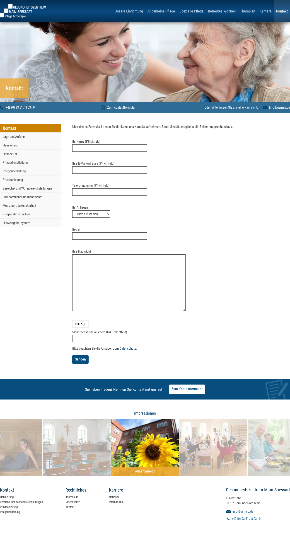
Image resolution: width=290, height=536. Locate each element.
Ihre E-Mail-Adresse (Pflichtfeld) (93, 163)
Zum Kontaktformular (121, 107)
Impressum (71, 497)
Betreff (77, 229)
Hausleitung (10, 145)
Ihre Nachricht (81, 251)
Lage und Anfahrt (14, 137)
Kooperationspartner (16, 214)
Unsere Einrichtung (129, 11)
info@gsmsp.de (279, 107)
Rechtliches (75, 490)
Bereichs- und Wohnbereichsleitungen (27, 188)
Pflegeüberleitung (14, 171)
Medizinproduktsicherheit (19, 206)
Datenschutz (127, 348)
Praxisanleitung (13, 180)
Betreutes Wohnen (222, 11)
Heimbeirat (10, 154)
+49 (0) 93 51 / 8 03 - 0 (20, 107)
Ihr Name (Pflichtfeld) (86, 141)
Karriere (265, 11)
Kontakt (282, 11)
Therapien (247, 11)
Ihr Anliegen (80, 207)
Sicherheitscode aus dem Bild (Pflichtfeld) (99, 332)
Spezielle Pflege (191, 11)
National (114, 497)
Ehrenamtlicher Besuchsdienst (22, 197)
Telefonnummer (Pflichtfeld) (90, 185)
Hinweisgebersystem (16, 223)
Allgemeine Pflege (161, 11)
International (116, 502)
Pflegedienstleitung (15, 163)
